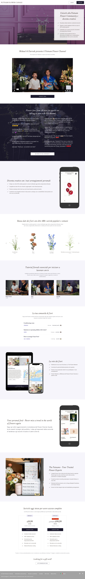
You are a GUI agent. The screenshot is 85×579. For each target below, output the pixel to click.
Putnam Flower (11, 2)
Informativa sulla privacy (20, 573)
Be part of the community (42, 154)
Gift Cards (47, 573)
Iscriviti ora (42, 96)
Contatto (41, 573)
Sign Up (80, 2)
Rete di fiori (53, 573)
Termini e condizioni (32, 573)
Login (72, 2)
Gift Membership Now (42, 563)
